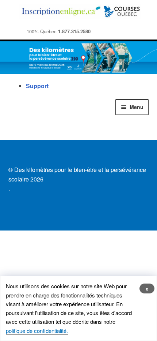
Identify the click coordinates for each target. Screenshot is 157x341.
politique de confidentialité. (37, 330)
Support (37, 86)
